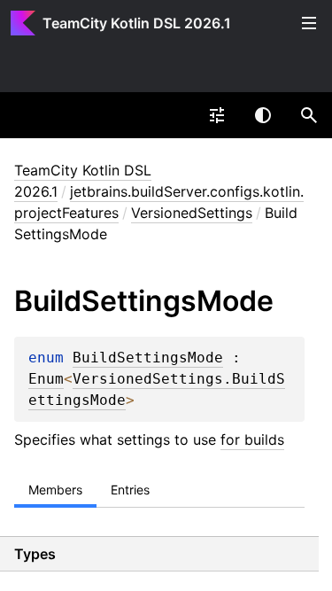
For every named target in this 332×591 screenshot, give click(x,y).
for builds (252, 439)
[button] (309, 115)
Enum (46, 379)
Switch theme (263, 115)
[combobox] (217, 115)
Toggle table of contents (309, 23)
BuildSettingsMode (148, 358)
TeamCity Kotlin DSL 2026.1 (136, 23)
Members (55, 489)
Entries (130, 489)
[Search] (309, 115)
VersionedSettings (191, 213)
